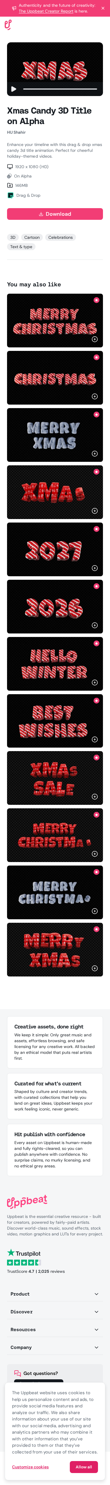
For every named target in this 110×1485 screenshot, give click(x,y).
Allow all (84, 1467)
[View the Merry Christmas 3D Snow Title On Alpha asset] (54, 892)
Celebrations (60, 237)
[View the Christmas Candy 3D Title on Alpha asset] (54, 378)
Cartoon (32, 237)
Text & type (21, 246)
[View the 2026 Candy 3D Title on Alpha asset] (54, 606)
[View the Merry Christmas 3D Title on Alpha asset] (54, 835)
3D (13, 237)
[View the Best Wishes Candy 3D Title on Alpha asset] (54, 721)
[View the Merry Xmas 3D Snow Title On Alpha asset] (54, 435)
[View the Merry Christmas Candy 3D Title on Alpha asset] (54, 320)
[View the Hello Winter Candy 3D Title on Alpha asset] (54, 664)
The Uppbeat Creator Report (46, 11)
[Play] (13, 89)
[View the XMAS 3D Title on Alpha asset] (54, 492)
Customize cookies (30, 1467)
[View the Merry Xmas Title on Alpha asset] (54, 949)
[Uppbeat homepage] (8, 24)
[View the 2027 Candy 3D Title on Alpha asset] (54, 549)
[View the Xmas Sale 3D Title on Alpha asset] (54, 778)
